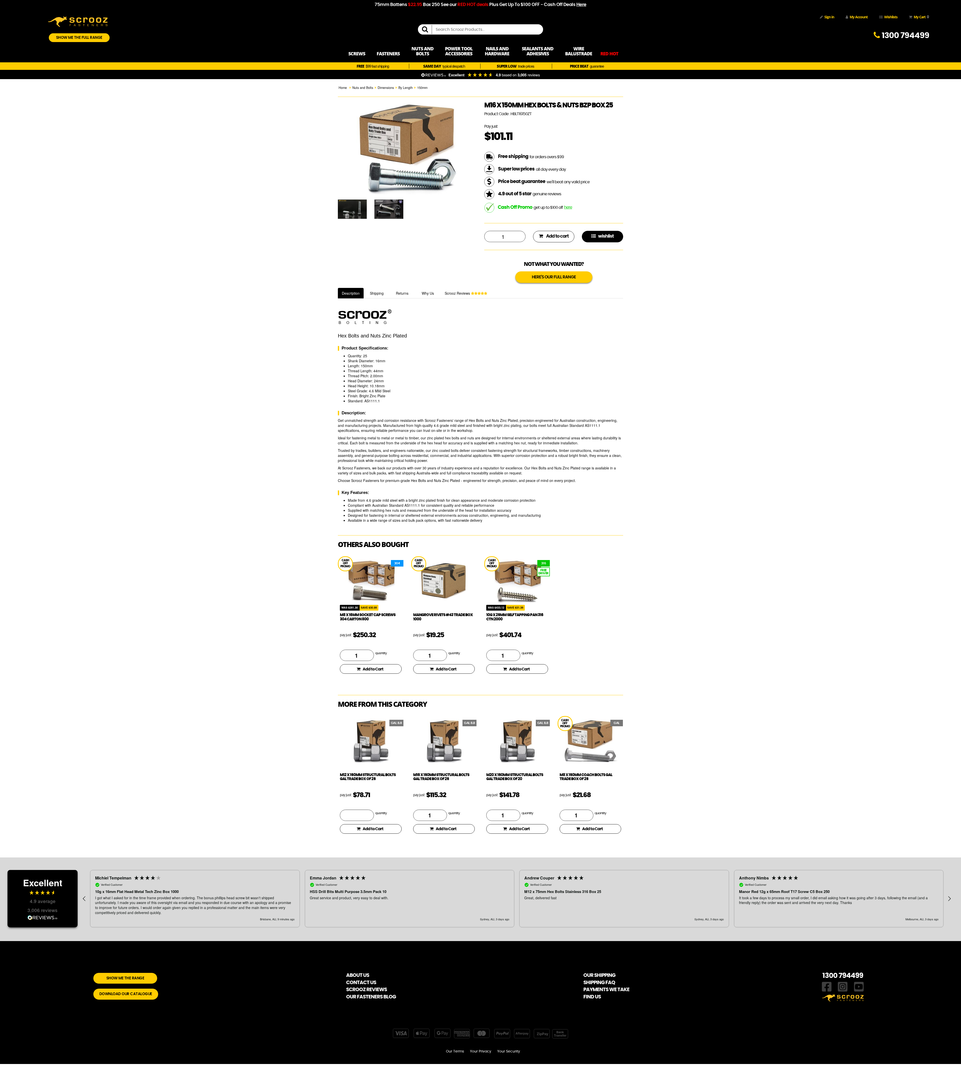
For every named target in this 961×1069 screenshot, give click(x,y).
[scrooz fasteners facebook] (827, 986)
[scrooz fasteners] (78, 21)
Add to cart (557, 236)
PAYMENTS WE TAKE (606, 989)
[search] (427, 29)
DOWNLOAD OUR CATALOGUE (125, 994)
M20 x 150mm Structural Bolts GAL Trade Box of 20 (514, 777)
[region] (517, 899)
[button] (84, 899)
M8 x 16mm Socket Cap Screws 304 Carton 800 (367, 617)
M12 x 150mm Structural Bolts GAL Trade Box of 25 (368, 777)
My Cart (920, 16)
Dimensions (386, 87)
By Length (405, 87)
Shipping (377, 293)
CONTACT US (361, 982)
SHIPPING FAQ (599, 982)
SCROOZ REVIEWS (366, 989)
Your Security (508, 1051)
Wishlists (890, 17)
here (568, 207)
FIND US (592, 996)
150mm (422, 87)
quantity (381, 653)
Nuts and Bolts (362, 87)
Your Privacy (480, 1051)
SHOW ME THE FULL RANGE (79, 38)
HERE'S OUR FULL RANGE (554, 277)
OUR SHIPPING (599, 975)
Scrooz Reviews (458, 293)
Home (343, 87)
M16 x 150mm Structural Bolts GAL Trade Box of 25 (441, 777)
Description (351, 293)
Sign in (829, 17)
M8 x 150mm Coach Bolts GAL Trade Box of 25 (586, 777)
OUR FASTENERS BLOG (371, 996)
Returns (402, 293)
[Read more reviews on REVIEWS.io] (43, 918)
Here (581, 5)
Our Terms (455, 1051)
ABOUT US (357, 975)
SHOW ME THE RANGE (125, 978)
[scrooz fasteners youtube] (859, 986)
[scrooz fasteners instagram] (843, 986)
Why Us (428, 293)
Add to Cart (373, 669)
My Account (859, 17)
